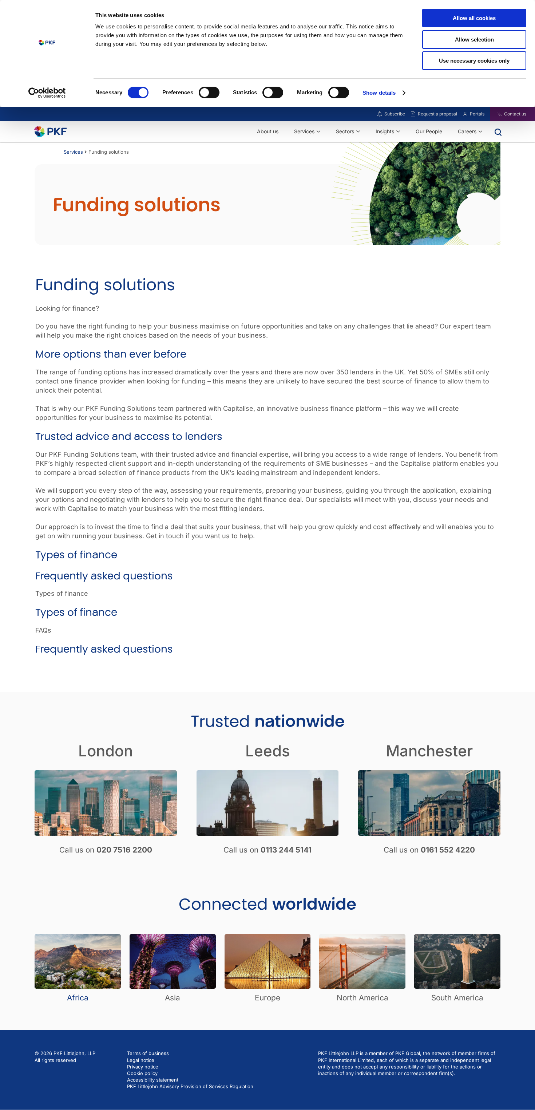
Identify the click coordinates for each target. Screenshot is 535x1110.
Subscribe (394, 114)
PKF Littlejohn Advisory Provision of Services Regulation (190, 1086)
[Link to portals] (465, 114)
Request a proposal (437, 114)
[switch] (209, 92)
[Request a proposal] (413, 114)
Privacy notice (142, 1067)
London (105, 750)
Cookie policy (142, 1073)
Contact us (515, 114)
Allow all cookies (474, 18)
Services (73, 152)
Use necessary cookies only (474, 61)
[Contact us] (495, 114)
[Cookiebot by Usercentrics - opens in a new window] (47, 92)
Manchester (429, 750)
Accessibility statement (152, 1080)
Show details (379, 93)
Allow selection (474, 39)
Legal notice (140, 1060)
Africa (77, 997)
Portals (477, 114)
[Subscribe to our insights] (379, 114)
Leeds (267, 750)
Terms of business (148, 1053)
